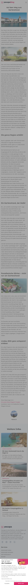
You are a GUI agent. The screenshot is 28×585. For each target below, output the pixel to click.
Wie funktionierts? (6, 554)
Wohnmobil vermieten (7, 552)
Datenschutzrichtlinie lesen (6, 578)
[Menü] (26, 2)
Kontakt (3, 556)
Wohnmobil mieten (6, 550)
